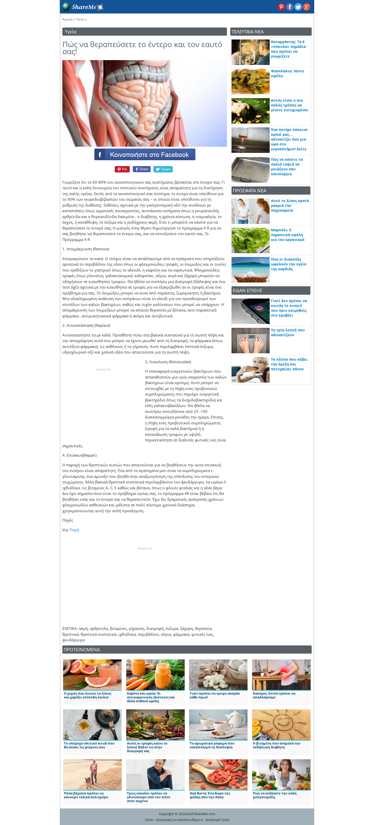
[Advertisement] (103, 403)
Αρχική (67, 19)
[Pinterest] (121, 169)
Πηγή (74, 529)
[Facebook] (144, 154)
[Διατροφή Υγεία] (82, 10)
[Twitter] (163, 169)
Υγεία (80, 19)
